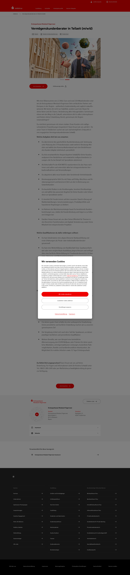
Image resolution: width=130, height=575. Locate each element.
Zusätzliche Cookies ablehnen (65, 300)
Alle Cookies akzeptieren (65, 294)
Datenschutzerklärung (72, 275)
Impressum (72, 314)
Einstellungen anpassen (65, 307)
